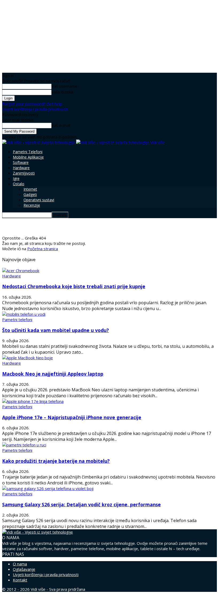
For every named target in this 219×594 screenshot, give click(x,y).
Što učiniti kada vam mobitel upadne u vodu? (55, 330)
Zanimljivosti (24, 173)
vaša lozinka (62, 92)
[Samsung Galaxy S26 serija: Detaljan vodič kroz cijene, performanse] (47, 488)
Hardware (21, 167)
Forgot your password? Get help (32, 103)
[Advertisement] (64, 226)
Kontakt (20, 580)
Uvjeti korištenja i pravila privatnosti (35, 109)
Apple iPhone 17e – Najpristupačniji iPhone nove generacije (71, 417)
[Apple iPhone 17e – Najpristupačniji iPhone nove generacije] (33, 401)
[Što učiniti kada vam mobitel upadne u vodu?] (23, 314)
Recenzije (32, 205)
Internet (30, 189)
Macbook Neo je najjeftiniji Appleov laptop (52, 374)
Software (21, 162)
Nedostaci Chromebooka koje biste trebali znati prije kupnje (73, 286)
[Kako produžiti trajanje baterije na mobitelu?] (24, 445)
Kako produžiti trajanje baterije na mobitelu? (56, 461)
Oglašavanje (24, 569)
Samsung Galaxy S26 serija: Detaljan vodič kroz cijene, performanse (81, 504)
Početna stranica (42, 248)
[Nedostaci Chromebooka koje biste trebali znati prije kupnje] (20, 270)
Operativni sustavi (39, 199)
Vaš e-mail (61, 125)
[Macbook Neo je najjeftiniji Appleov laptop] (27, 357)
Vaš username (64, 86)
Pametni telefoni (27, 151)
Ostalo (18, 183)
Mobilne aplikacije (28, 157)
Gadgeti (30, 194)
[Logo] (39, 142)
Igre (16, 178)
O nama (20, 563)
